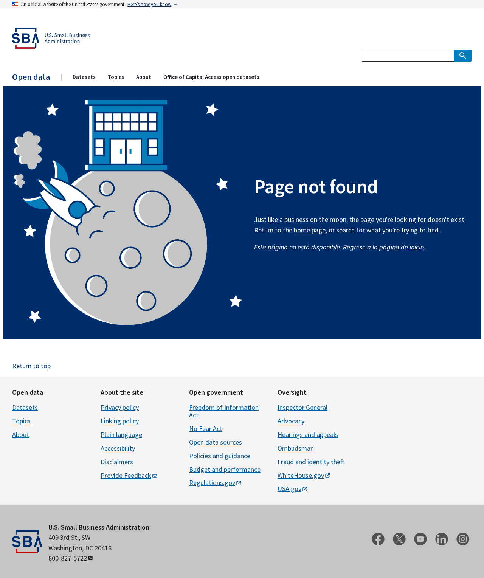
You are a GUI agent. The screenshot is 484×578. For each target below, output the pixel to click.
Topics (21, 421)
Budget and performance (225, 469)
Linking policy (120, 421)
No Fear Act (205, 428)
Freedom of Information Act (224, 411)
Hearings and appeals (308, 434)
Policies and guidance (219, 455)
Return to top (31, 365)
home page (310, 230)
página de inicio (401, 247)
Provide (126, 475)
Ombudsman (296, 448)
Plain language (121, 434)
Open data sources (215, 442)
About (20, 434)
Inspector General (302, 407)
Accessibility (118, 448)
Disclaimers (117, 461)
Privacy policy (120, 407)
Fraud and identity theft (311, 461)
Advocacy (291, 421)
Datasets (25, 407)
